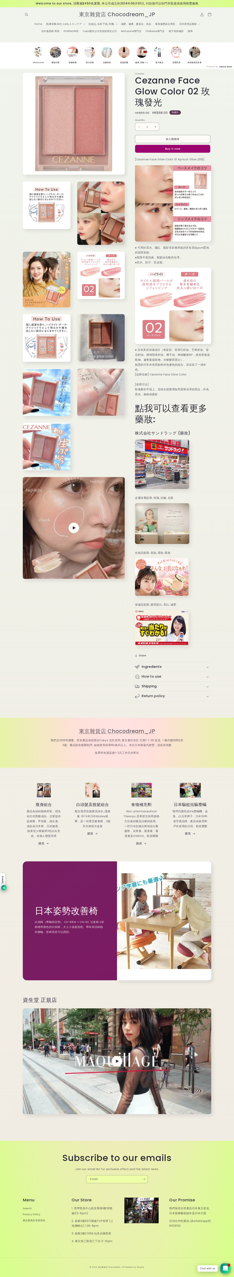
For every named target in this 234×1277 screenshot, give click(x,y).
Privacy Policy (31, 1214)
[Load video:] (117, 1061)
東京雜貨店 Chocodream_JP (117, 731)
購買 (41, 843)
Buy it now (172, 149)
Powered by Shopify (134, 1267)
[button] (26, 14)
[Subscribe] (144, 1179)
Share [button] (142, 655)
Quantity (140, 120)
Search (27, 1208)
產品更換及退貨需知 (34, 1220)
